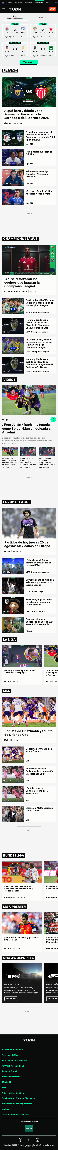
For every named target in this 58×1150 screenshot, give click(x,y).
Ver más (27, 62)
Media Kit (6, 1082)
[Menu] (4, 9)
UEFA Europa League (35, 592)
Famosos (28, 2)
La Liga (7, 681)
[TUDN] (15, 9)
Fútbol (7, 551)
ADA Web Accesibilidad (13, 1066)
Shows (9, 2)
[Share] (53, 419)
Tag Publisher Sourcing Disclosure (18, 1098)
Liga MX (7, 123)
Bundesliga (9, 897)
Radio (48, 2)
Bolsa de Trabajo (10, 1071)
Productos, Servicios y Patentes (17, 1104)
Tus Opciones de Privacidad (15, 1114)
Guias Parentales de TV (13, 1093)
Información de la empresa (14, 1060)
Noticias (18, 2)
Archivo (5, 1109)
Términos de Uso (10, 1055)
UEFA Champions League (15, 291)
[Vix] (52, 9)
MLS (6, 740)
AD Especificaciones (12, 1077)
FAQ (4, 1087)
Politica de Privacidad (12, 1050)
